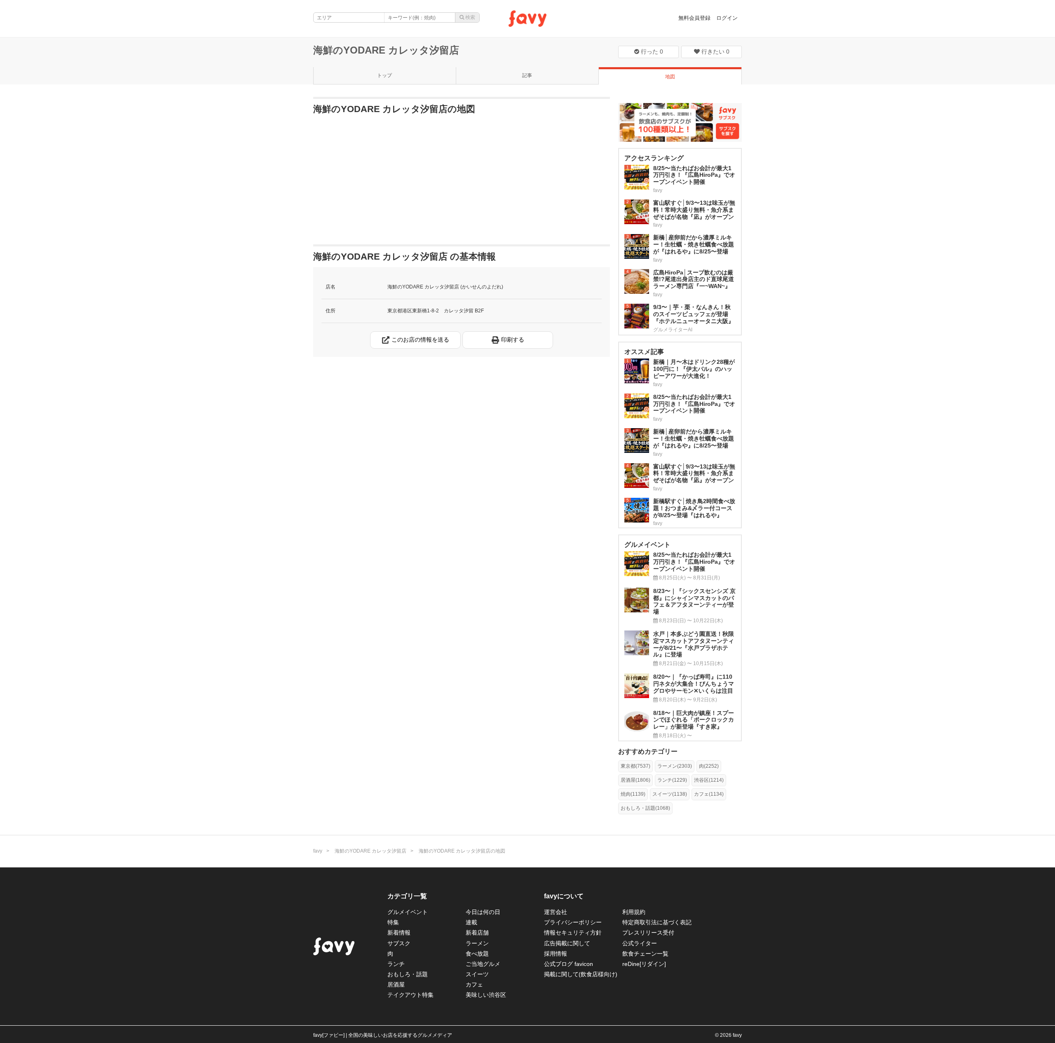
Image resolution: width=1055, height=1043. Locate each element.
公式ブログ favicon (568, 964)
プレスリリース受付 (648, 932)
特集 (393, 922)
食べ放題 (477, 953)
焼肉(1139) (633, 794)
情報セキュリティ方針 (573, 932)
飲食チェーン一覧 (645, 953)
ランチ (396, 964)
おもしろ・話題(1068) (645, 808)
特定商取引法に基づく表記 (657, 922)
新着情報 (398, 932)
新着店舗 (477, 932)
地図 (670, 77)
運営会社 (555, 912)
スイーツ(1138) (669, 794)
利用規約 (633, 912)
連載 (471, 922)
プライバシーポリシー (573, 922)
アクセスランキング (654, 158)
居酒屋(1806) (635, 780)
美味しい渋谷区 (486, 994)
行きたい (714, 51)
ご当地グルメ (483, 964)
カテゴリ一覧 (407, 896)
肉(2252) (709, 766)
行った (651, 51)
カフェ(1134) (709, 794)
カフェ (474, 984)
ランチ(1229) (672, 780)
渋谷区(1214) (709, 780)
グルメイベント (407, 912)
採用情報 (555, 953)
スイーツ (477, 974)
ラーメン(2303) (674, 766)
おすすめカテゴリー (648, 751)
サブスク (398, 943)
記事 (527, 75)
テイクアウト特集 (410, 994)
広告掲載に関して (567, 943)
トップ (384, 75)
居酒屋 (396, 984)
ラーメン (477, 943)
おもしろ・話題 (407, 974)
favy (317, 851)
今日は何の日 (483, 912)
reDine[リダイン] (644, 964)
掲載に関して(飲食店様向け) (580, 974)
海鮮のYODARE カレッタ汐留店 (386, 50)
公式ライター (639, 943)
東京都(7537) (635, 766)
